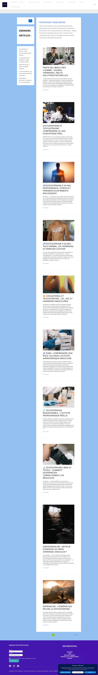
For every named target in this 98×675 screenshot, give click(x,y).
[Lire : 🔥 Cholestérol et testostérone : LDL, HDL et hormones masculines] (58, 284)
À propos (70, 652)
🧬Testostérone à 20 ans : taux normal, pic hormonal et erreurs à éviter (58, 246)
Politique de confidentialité (70, 657)
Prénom (11, 653)
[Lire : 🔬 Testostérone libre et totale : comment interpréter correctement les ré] (58, 454)
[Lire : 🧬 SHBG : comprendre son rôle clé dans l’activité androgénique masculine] (58, 339)
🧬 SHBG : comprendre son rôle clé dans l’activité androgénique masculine (58, 355)
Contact (69, 658)
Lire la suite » (46, 90)
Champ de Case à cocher (14, 657)
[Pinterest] (18, 666)
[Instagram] (14, 666)
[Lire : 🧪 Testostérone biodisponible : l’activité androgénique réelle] (58, 397)
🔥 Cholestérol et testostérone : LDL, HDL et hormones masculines (57, 298)
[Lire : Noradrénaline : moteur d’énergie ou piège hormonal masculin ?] (58, 524)
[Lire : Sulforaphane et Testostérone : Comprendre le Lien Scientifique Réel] (58, 112)
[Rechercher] (30, 20)
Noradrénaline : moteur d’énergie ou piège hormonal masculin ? (56, 549)
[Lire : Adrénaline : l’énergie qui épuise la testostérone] (58, 591)
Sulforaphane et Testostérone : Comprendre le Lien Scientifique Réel (25, 80)
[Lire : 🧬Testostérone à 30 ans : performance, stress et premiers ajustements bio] (58, 172)
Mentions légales (15, 6)
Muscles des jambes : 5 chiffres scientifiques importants (24, 66)
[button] (95, 5)
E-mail (10, 649)
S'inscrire (14, 660)
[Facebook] (10, 666)
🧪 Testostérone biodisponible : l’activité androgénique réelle (56, 413)
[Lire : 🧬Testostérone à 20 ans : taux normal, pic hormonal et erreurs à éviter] (58, 230)
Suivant (76, 635)
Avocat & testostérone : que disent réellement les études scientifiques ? (25, 73)
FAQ (69, 653)
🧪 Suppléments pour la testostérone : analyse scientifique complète (24, 60)
